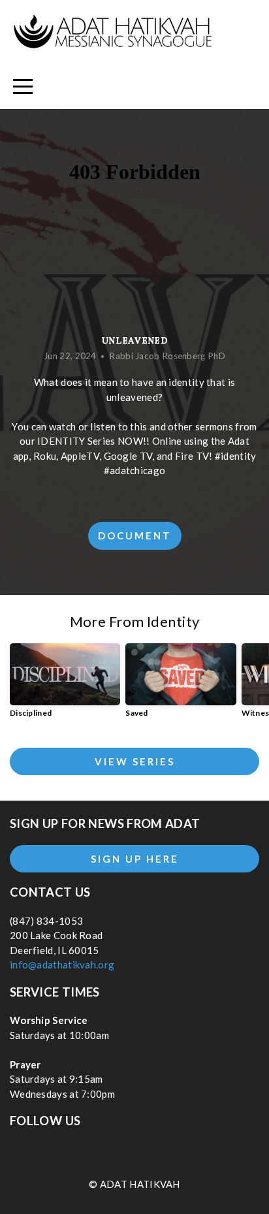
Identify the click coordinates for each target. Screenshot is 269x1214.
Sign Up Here (135, 859)
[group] (65, 685)
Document (135, 535)
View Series (135, 761)
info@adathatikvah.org (62, 964)
